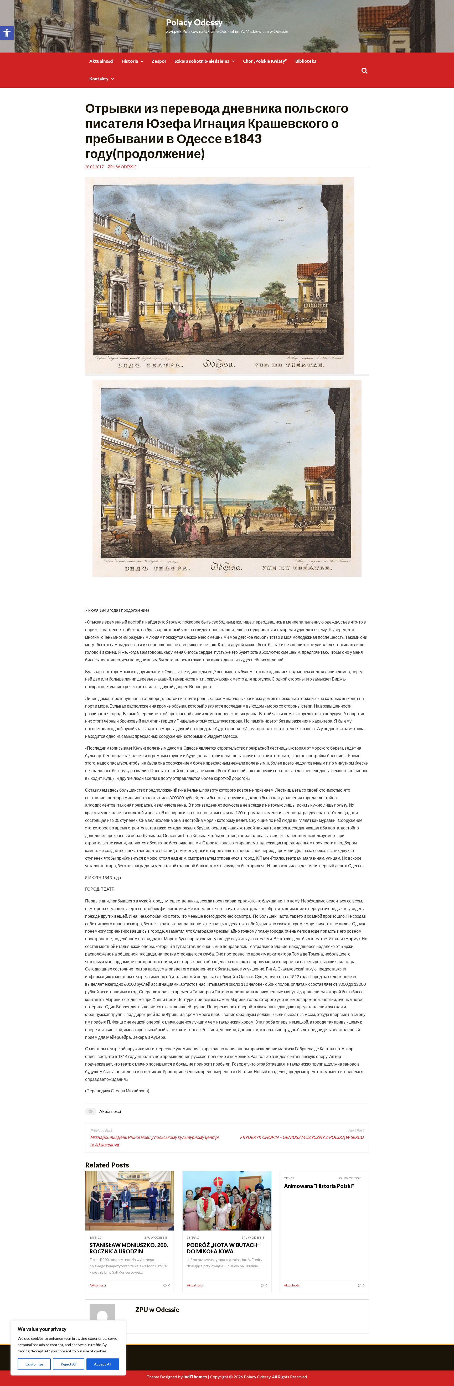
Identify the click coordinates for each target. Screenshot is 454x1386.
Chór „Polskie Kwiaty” (265, 61)
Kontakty (99, 78)
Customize (34, 1364)
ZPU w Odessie (122, 167)
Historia (130, 61)
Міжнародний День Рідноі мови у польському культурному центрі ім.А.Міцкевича (154, 1141)
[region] (68, 1347)
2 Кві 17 (289, 1178)
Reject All (68, 1364)
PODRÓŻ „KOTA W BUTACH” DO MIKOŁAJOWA (223, 1248)
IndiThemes (195, 1376)
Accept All (102, 1364)
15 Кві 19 (95, 1237)
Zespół (159, 61)
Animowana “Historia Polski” (319, 1186)
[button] (7, 33)
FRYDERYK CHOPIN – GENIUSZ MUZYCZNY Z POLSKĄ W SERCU (302, 1137)
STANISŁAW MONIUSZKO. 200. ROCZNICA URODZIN (129, 1248)
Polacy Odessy (194, 22)
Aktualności (101, 61)
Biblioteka (305, 61)
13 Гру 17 (193, 1237)
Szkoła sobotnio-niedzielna (201, 61)
